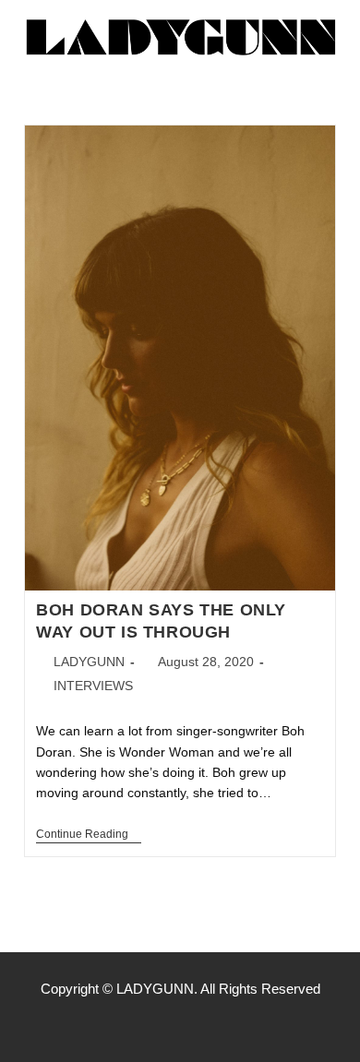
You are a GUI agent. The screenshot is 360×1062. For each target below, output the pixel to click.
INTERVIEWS (93, 685)
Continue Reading (88, 834)
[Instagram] (180, 1025)
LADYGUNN (89, 661)
